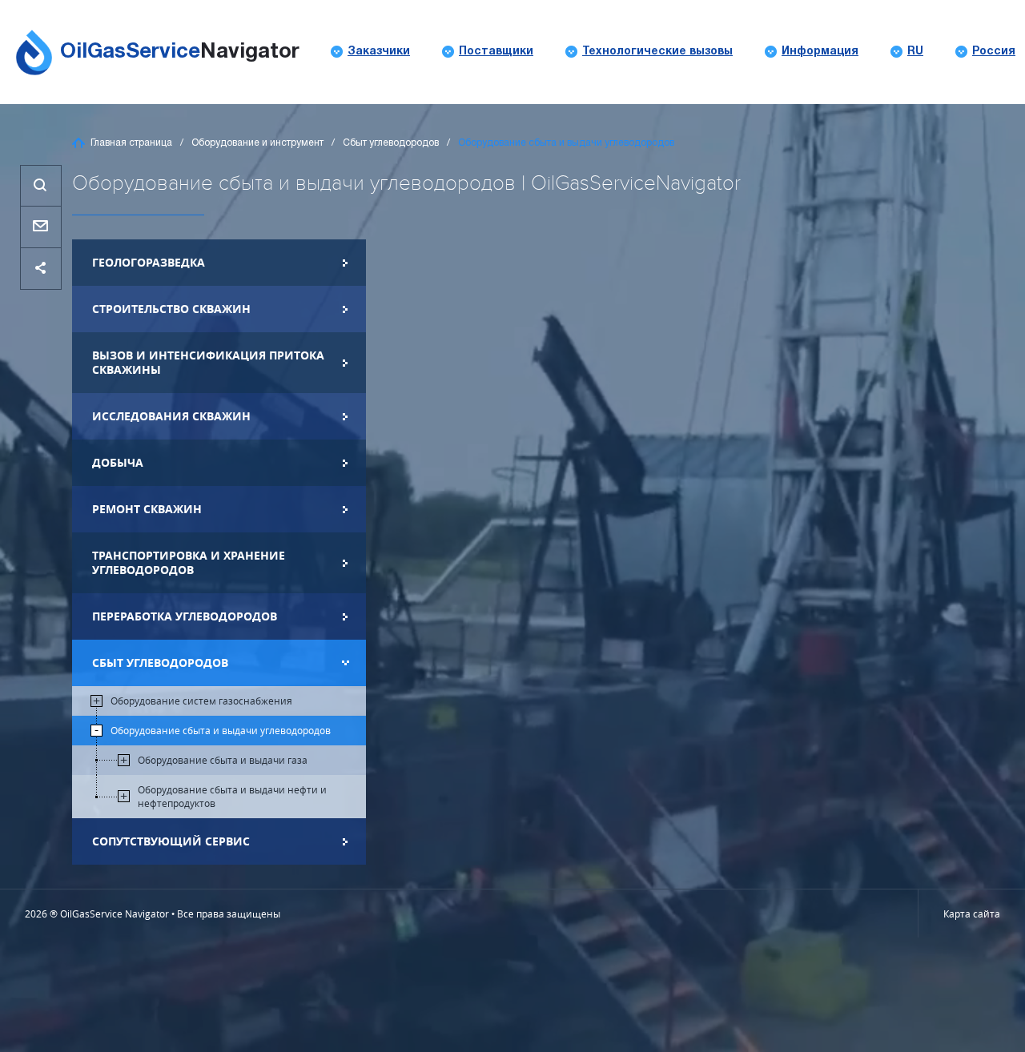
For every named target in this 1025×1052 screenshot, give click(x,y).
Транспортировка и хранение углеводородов (188, 562)
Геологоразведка (148, 262)
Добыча (117, 462)
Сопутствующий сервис (171, 841)
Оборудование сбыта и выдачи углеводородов (221, 730)
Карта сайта (971, 913)
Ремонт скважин (147, 508)
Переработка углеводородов (184, 616)
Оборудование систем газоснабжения (201, 700)
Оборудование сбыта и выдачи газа (223, 759)
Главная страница (131, 143)
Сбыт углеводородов (391, 143)
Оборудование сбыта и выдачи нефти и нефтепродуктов (232, 796)
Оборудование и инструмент (257, 143)
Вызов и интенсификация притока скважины (208, 362)
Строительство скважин (171, 308)
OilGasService (179, 52)
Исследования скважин (171, 416)
